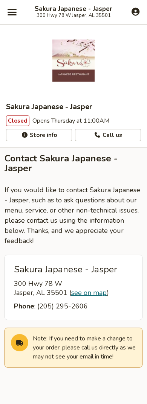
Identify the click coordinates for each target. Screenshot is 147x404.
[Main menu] (12, 12)
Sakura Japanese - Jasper (73, 9)
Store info (42, 135)
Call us (111, 135)
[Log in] (135, 11)
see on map (89, 292)
